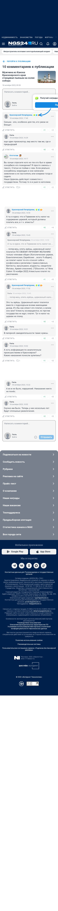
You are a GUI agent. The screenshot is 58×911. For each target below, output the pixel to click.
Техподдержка (11, 512)
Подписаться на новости (17, 454)
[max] (36, 565)
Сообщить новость (14, 461)
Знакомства (26, 37)
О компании (10, 490)
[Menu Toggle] (3, 44)
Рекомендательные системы (29, 644)
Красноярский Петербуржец (21, 115)
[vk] (21, 565)
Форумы (49, 37)
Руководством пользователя (29, 623)
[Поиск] (41, 44)
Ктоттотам (14, 155)
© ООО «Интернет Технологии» (29, 677)
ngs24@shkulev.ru (41, 598)
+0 (44, 150)
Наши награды (11, 498)
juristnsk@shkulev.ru (33, 602)
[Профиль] (54, 44)
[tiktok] (43, 565)
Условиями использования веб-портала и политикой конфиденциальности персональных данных (29, 628)
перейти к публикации (19, 61)
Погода (39, 37)
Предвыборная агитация (17, 519)
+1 (44, 130)
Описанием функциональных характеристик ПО (29, 625)
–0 (52, 150)
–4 (52, 227)
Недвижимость (10, 37)
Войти (14, 105)
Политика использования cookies (29, 640)
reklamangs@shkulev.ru (42, 611)
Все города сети (12, 534)
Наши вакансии (12, 505)
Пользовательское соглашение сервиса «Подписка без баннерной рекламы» (29, 649)
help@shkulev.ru (35, 604)
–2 (52, 130)
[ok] (29, 565)
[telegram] (14, 565)
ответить (10, 130)
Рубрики (8, 469)
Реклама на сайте (13, 476)
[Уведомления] (47, 44)
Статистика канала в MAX (18, 527)
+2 (44, 338)
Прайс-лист (9, 483)
